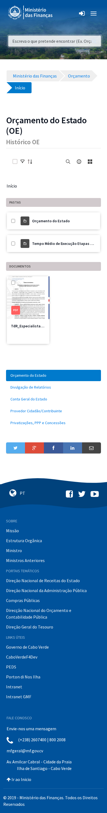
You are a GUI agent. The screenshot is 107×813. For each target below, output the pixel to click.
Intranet (14, 686)
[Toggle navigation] (61, 14)
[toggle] (22, 161)
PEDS (11, 667)
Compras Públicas (23, 600)
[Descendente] (31, 161)
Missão (12, 530)
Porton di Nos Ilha (23, 677)
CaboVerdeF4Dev (21, 657)
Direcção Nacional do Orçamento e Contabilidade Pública (38, 614)
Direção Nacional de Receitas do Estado (43, 580)
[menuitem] (53, 375)
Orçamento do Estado (51, 220)
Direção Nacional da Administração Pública (46, 590)
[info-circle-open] (79, 161)
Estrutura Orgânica (24, 540)
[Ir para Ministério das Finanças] (30, 12)
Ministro (14, 550)
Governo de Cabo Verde (27, 647)
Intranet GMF (18, 696)
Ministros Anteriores (25, 560)
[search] (68, 161)
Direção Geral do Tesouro (29, 627)
